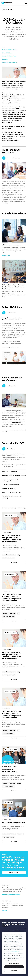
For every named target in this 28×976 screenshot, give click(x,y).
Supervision (5, 59)
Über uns (4, 910)
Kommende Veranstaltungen (9, 62)
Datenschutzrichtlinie (14, 951)
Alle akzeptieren (14, 966)
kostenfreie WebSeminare (9, 56)
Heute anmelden (11, 312)
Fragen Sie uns (11, 449)
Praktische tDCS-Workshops (9, 49)
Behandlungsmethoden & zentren (11, 894)
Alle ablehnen (14, 970)
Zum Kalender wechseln (13, 158)
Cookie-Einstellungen (14, 963)
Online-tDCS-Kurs (7, 53)
